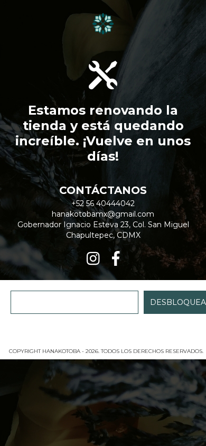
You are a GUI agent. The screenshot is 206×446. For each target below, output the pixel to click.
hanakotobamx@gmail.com (103, 214)
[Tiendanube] (103, 340)
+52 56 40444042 (103, 203)
